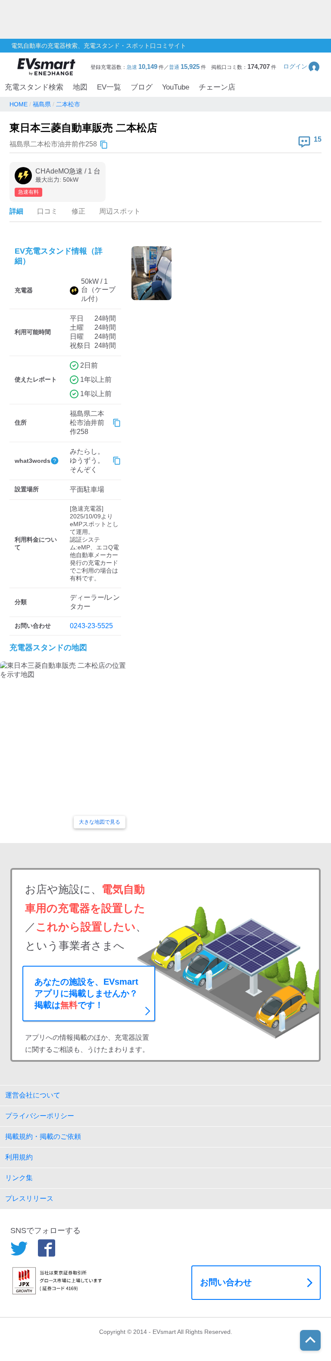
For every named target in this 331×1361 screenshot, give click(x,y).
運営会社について (32, 1095)
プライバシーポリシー (39, 1115)
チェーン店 (217, 87)
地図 (80, 87)
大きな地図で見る (99, 822)
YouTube (175, 87)
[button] (302, 66)
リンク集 (19, 1177)
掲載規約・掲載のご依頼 (43, 1136)
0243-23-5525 (91, 625)
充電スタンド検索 (34, 87)
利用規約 (19, 1157)
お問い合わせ (226, 1282)
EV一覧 (109, 87)
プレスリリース (29, 1198)
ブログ (142, 87)
